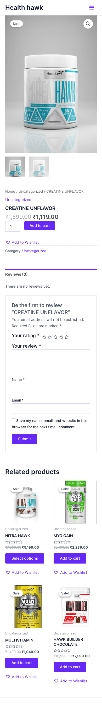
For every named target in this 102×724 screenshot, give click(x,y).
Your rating (25, 335)
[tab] (51, 274)
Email (18, 400)
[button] (22, 242)
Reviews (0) (16, 274)
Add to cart (40, 225)
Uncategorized (31, 191)
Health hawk (24, 7)
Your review (26, 346)
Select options (25, 558)
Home (10, 191)
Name (18, 379)
